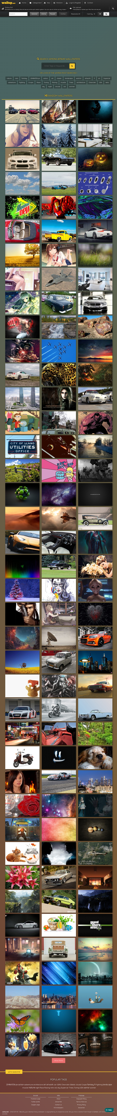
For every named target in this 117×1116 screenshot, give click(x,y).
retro (107, 82)
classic (59, 78)
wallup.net (5, 1112)
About (58, 1099)
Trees (71, 82)
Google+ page (35, 1105)
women (72, 86)
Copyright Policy (81, 1099)
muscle (63, 82)
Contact (95, 1112)
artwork (87, 78)
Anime (43, 14)
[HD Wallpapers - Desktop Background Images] (8, 3)
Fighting (22, 82)
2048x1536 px (35, 78)
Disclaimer (81, 1107)
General (34, 14)
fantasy (24, 78)
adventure (12, 82)
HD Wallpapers (58, 1107)
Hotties (63, 14)
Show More (58, 1060)
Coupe (30, 82)
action (45, 78)
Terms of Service (81, 1102)
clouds (57, 86)
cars (16, 78)
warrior (78, 78)
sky (43, 86)
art (52, 78)
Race (38, 82)
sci (99, 78)
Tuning (46, 82)
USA (100, 82)
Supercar (107, 78)
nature (9, 78)
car (64, 86)
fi (94, 78)
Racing (54, 82)
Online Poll (58, 1102)
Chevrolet (92, 82)
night (50, 86)
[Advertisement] (58, 38)
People (52, 14)
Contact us (58, 1105)
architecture (81, 82)
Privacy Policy (81, 1105)
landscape (69, 78)
